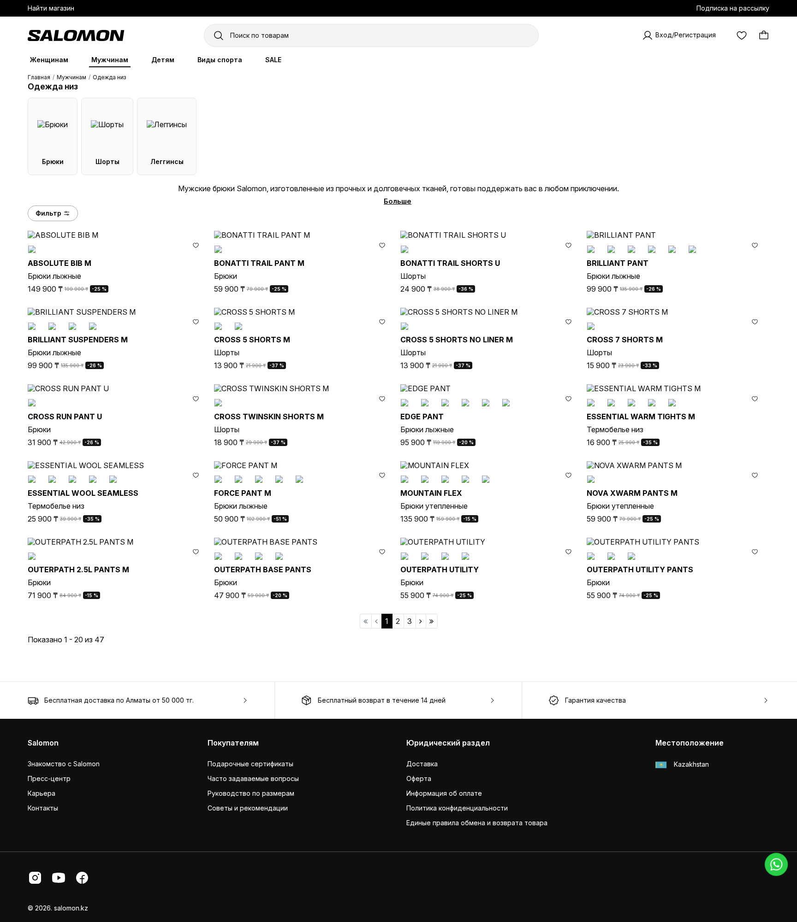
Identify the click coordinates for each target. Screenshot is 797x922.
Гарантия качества (595, 700)
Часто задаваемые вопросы (253, 778)
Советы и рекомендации (248, 808)
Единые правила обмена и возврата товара (476, 823)
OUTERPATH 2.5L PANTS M (78, 569)
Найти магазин (51, 8)
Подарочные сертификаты (250, 764)
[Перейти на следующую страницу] (421, 621)
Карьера (41, 793)
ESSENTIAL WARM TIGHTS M (641, 416)
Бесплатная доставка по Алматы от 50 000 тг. (119, 700)
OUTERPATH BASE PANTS (262, 569)
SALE (273, 60)
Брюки (53, 161)
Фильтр (48, 213)
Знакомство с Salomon (64, 764)
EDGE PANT (422, 416)
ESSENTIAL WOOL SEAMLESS (83, 493)
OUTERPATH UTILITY (439, 569)
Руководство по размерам (251, 793)
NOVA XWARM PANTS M (632, 493)
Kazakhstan (690, 764)
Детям (162, 60)
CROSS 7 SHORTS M (625, 339)
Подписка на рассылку (732, 8)
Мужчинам (109, 60)
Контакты (43, 808)
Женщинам (49, 60)
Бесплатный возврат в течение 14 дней (382, 700)
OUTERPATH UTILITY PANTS (640, 569)
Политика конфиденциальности (457, 808)
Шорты (107, 161)
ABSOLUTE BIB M (59, 263)
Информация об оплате (444, 793)
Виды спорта (219, 60)
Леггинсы (167, 161)
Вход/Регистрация (685, 35)
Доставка (422, 764)
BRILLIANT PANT (617, 263)
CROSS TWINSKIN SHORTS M (269, 416)
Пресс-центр (49, 778)
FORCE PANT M (242, 493)
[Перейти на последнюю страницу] (432, 621)
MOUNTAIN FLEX (431, 493)
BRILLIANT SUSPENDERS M (78, 339)
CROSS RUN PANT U (65, 416)
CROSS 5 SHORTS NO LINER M (456, 339)
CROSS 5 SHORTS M (252, 339)
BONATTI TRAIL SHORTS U (450, 263)
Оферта (418, 778)
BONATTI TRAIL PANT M (259, 263)
